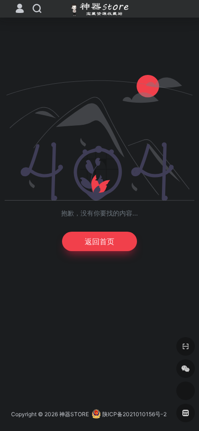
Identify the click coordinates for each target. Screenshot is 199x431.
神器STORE (74, 414)
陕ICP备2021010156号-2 (134, 414)
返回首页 (99, 241)
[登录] (20, 9)
